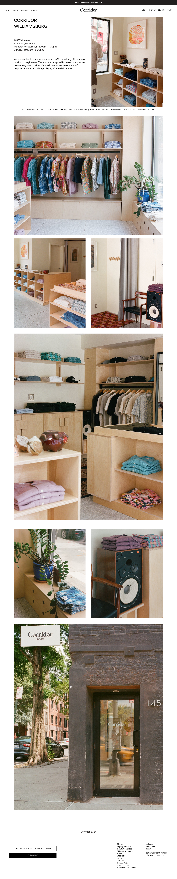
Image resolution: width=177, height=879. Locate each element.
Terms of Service (124, 865)
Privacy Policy (122, 863)
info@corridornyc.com (155, 855)
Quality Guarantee (124, 848)
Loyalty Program (124, 846)
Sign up (152, 10)
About (119, 853)
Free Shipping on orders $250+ (88, 2)
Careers (120, 860)
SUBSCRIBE (33, 855)
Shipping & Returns (125, 851)
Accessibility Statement (126, 867)
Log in (144, 10)
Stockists (121, 855)
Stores (120, 844)
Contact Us (121, 858)
